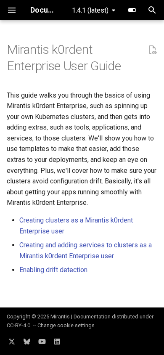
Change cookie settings (66, 325)
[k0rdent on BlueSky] (27, 341)
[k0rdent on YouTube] (42, 341)
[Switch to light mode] (132, 10)
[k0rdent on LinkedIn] (57, 341)
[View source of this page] (152, 50)
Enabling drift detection (53, 270)
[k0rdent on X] (12, 341)
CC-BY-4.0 (18, 325)
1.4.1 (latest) (90, 10)
